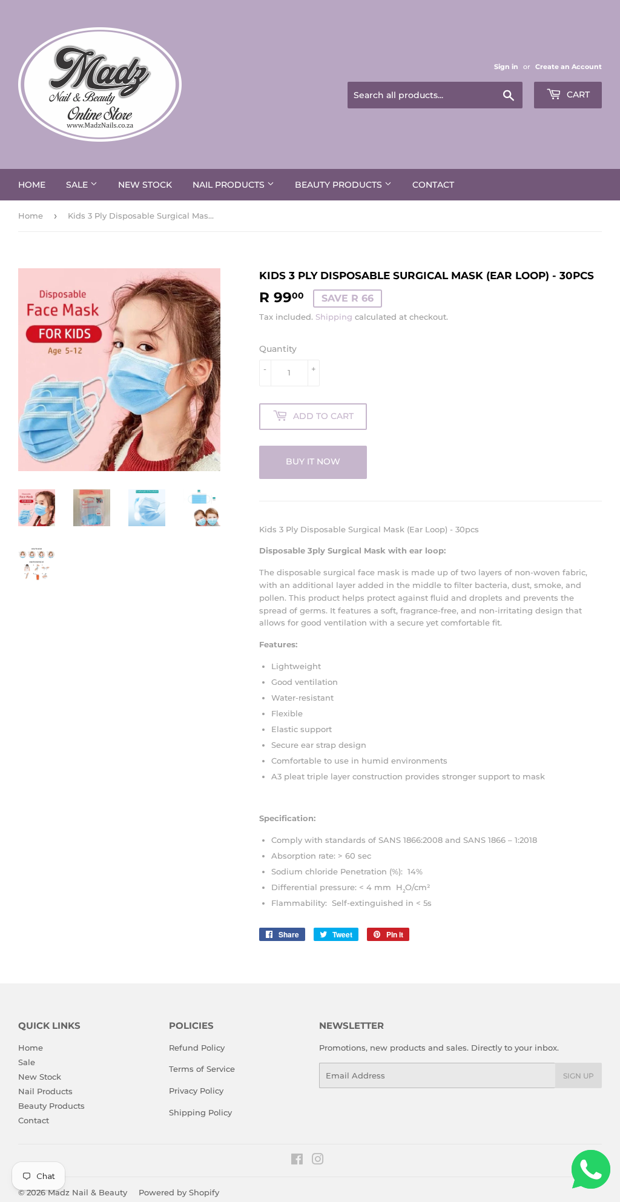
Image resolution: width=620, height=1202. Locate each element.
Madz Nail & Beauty (87, 1192)
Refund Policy (197, 1047)
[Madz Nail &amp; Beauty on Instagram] (318, 1161)
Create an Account (568, 66)
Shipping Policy (200, 1112)
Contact (433, 184)
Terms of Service (202, 1069)
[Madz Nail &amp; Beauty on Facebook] (297, 1161)
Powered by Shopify (179, 1192)
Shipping (333, 317)
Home (31, 184)
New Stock (145, 184)
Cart (577, 94)
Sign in (506, 66)
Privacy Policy (196, 1090)
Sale (78, 184)
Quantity (278, 348)
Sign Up (578, 1075)
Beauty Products (339, 184)
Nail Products (230, 184)
